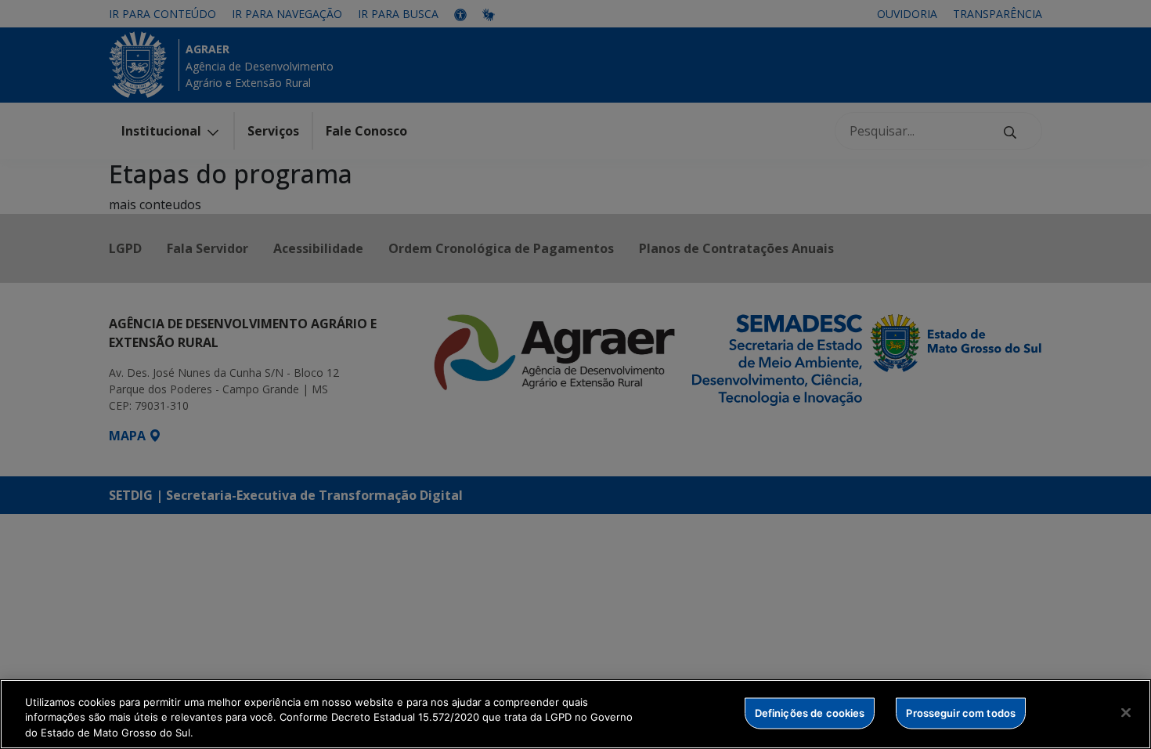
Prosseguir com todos (961, 712)
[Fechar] (1126, 712)
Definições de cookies (810, 712)
